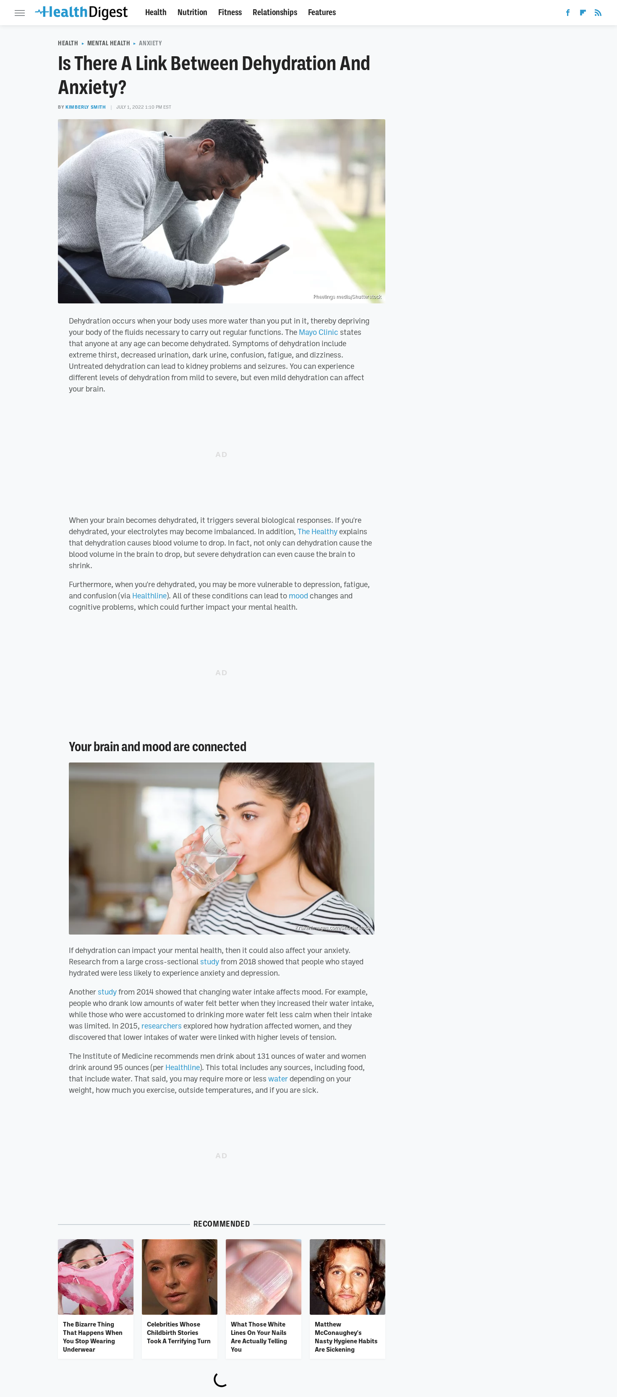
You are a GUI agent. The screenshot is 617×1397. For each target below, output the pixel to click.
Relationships (275, 12)
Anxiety (150, 43)
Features (322, 12)
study (209, 961)
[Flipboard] (583, 14)
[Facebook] (568, 14)
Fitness (230, 12)
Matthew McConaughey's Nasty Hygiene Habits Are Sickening (346, 1337)
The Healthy (317, 531)
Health (156, 12)
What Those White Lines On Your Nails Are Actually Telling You (259, 1337)
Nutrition (192, 12)
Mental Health (109, 43)
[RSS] (598, 14)
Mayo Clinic (318, 332)
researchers (161, 1025)
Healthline (149, 595)
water (278, 1078)
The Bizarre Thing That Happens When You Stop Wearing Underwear (93, 1337)
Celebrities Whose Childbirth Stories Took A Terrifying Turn (179, 1332)
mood (298, 595)
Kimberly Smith (85, 107)
